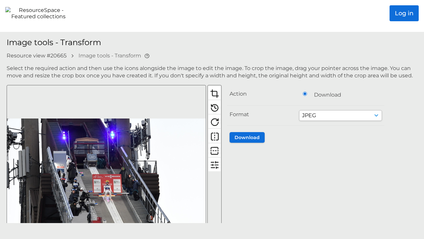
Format (239, 114)
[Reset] (214, 107)
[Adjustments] (214, 164)
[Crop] (214, 92)
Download (327, 95)
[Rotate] (214, 121)
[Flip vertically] (214, 150)
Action (238, 94)
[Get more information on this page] (147, 55)
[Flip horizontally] (214, 135)
